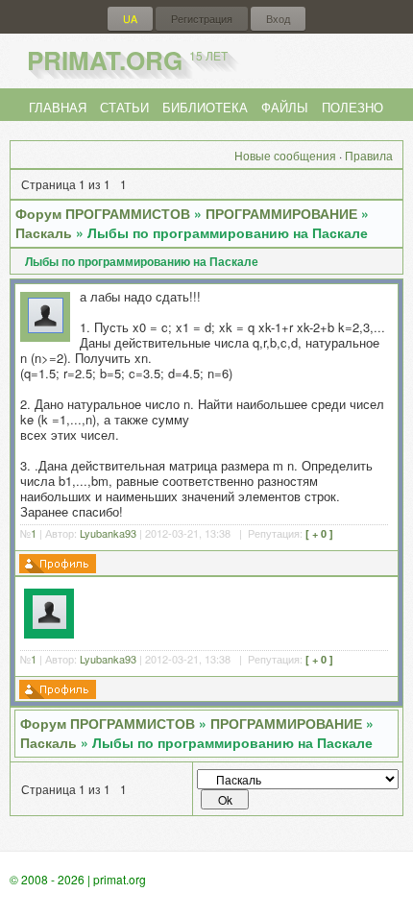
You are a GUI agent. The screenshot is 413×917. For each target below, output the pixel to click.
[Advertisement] (237, 611)
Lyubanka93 (108, 533)
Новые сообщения (285, 155)
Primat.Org (127, 60)
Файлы (284, 107)
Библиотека (205, 107)
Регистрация (201, 19)
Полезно (352, 107)
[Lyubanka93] (45, 328)
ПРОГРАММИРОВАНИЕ (281, 213)
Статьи (124, 107)
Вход (278, 19)
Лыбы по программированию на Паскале (227, 232)
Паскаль (43, 232)
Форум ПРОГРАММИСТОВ (102, 213)
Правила (369, 155)
